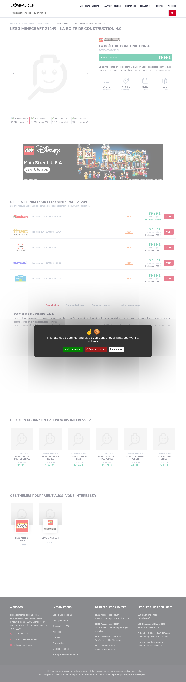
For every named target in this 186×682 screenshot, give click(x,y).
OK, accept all (74, 349)
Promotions (130, 6)
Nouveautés (145, 6)
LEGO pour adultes (112, 6)
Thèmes (159, 6)
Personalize (116, 349)
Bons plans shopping (89, 6)
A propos (172, 6)
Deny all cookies (97, 349)
